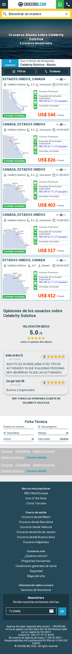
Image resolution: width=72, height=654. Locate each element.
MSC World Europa (36, 493)
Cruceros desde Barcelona (36, 522)
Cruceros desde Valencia (36, 527)
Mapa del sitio (36, 576)
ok (62, 611)
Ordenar (55, 71)
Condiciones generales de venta (36, 566)
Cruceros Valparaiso (36, 542)
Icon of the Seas (36, 498)
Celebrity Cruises (44, 451)
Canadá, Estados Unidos (24, 124)
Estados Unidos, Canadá (24, 79)
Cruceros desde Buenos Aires (36, 537)
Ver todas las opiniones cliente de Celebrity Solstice (36, 400)
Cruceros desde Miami (36, 517)
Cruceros (7, 451)
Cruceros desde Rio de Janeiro (36, 532)
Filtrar (21, 71)
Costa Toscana (36, 503)
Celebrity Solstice (12, 457)
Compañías (23, 451)
